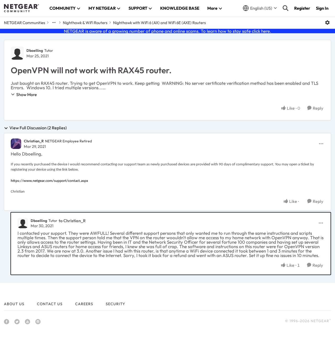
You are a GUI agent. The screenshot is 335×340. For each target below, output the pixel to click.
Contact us (50, 304)
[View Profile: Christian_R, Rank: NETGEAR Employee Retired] (16, 143)
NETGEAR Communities (24, 22)
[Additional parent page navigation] (54, 22)
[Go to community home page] (21, 8)
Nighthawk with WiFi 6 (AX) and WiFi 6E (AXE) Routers (159, 22)
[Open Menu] (327, 22)
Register (302, 8)
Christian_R (34, 141)
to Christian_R (72, 221)
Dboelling (34, 50)
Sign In (322, 8)
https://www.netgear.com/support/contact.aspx (49, 181)
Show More (26, 94)
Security (115, 304)
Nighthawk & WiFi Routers (85, 22)
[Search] (285, 8)
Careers (84, 304)
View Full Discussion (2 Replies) (38, 128)
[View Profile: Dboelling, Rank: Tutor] (17, 53)
